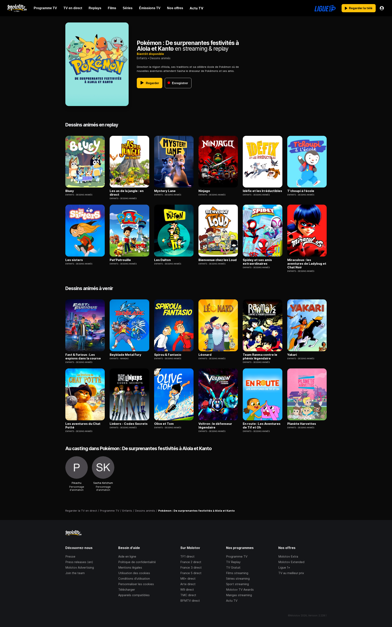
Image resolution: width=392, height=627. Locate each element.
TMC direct (188, 595)
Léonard (205, 355)
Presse (70, 556)
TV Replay (233, 562)
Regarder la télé (360, 8)
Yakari (292, 355)
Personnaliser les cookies (136, 584)
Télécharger (126, 589)
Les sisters (74, 260)
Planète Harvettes (301, 424)
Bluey (69, 191)
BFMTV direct (190, 600)
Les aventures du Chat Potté (82, 425)
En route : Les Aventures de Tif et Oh (262, 425)
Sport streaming (237, 584)
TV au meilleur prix (291, 573)
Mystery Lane (165, 191)
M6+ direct (188, 578)
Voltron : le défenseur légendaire (215, 425)
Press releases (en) (79, 562)
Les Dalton (162, 260)
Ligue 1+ (284, 567)
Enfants (142, 58)
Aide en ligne (127, 556)
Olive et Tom (164, 424)
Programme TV (236, 556)
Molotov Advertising (79, 567)
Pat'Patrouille (120, 260)
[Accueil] (17, 8)
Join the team (75, 573)
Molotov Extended (291, 562)
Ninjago (204, 191)
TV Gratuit (233, 567)
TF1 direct (187, 556)
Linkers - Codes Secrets (129, 424)
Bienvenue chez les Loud (217, 260)
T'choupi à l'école (300, 191)
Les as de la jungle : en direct (127, 192)
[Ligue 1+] (325, 8)
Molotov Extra (288, 556)
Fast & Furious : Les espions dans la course (83, 356)
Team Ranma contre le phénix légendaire (260, 356)
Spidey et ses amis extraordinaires (257, 262)
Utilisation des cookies (134, 573)
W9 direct (187, 589)
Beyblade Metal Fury (125, 355)
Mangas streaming (239, 595)
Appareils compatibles (134, 595)
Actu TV (231, 600)
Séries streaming (238, 578)
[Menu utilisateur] (381, 8)
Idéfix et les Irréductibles (262, 191)
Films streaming (237, 573)
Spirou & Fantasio (167, 355)
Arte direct (188, 584)
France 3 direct (191, 567)
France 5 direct (191, 573)
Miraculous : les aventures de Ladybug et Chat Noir (306, 263)
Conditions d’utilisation (134, 578)
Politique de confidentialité (137, 562)
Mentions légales (130, 567)
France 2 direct (190, 562)
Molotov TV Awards (240, 589)
